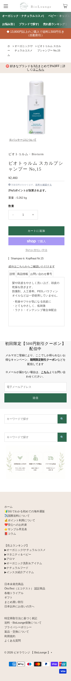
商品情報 (22, 273)
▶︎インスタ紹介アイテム (19, 572)
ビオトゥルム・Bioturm (26, 154)
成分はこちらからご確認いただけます (31, 266)
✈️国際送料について (17, 515)
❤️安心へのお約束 (15, 524)
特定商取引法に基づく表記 (20, 618)
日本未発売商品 (13, 584)
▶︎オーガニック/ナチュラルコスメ (25, 549)
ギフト (8, 597)
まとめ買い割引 (13, 602)
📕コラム (10, 533)
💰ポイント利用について (19, 520)
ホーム (8, 50)
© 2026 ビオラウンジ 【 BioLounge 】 (27, 652)
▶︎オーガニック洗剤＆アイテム (23, 563)
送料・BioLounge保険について (23, 622)
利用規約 (9, 636)
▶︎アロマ (9, 558)
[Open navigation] (6, 6)
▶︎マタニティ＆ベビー (17, 554)
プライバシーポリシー (18, 627)
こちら (40, 69)
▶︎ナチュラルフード (16, 567)
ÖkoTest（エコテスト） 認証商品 (24, 588)
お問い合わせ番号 (41, 273)
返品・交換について (16, 631)
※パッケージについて (22, 139)
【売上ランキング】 (16, 545)
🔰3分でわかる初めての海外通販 (24, 511)
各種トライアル (13, 593)
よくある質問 (12, 640)
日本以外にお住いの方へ (19, 606)
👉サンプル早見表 (15, 529)
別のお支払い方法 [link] (36, 250)
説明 (12, 273)
